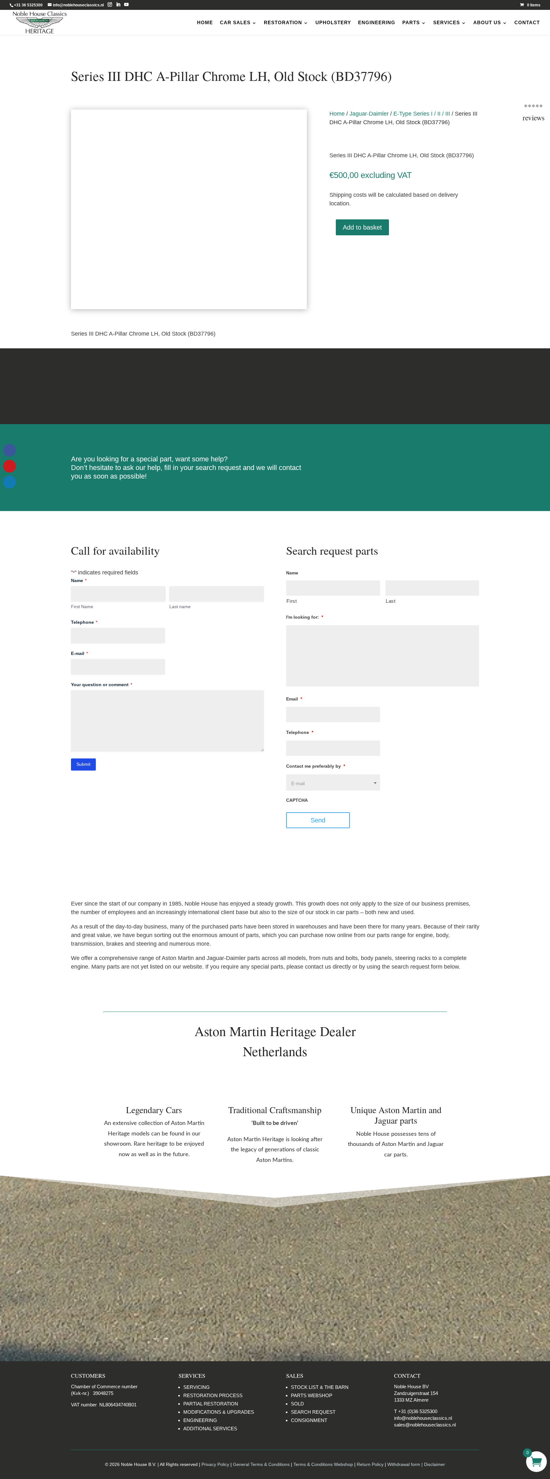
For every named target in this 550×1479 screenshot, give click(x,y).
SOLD (297, 1403)
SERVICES (446, 22)
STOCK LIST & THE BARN (320, 1387)
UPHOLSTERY (333, 22)
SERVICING (196, 1387)
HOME (205, 22)
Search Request (404, 462)
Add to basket (362, 227)
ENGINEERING (376, 22)
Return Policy (371, 1464)
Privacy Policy (215, 1464)
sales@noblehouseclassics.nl (425, 1424)
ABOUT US (487, 22)
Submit (83, 764)
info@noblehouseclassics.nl (423, 1418)
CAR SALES (235, 22)
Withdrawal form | (405, 1464)
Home (337, 113)
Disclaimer (418, 386)
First (291, 601)
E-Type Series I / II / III (421, 113)
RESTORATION (283, 22)
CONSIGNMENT (309, 1420)
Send (318, 820)
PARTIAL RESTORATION (210, 1403)
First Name (82, 606)
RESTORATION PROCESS (213, 1395)
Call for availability (361, 253)
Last (391, 601)
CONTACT (527, 22)
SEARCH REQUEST (313, 1412)
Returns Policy (131, 386)
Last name (180, 606)
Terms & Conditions (275, 386)
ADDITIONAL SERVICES (210, 1428)
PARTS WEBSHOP (311, 1395)
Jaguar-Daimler (369, 113)
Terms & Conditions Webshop (323, 1464)
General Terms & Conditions (261, 1464)
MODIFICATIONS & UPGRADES (218, 1412)
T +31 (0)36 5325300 (415, 1411)
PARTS (411, 22)
